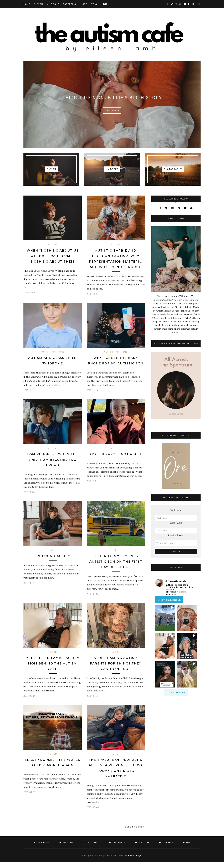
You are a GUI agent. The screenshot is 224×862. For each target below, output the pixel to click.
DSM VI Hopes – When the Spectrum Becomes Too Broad (52, 459)
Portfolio (69, 4)
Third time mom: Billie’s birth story (112, 97)
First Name (176, 510)
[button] (165, 618)
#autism (181, 591)
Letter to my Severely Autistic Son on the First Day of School (115, 561)
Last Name (176, 522)
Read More (112, 110)
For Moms (58, 352)
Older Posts (134, 827)
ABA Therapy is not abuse (115, 454)
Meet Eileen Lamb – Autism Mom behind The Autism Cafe (52, 663)
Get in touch (91, 4)
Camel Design (134, 855)
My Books (53, 4)
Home (26, 4)
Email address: (176, 535)
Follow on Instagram (169, 599)
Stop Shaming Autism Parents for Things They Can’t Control (115, 663)
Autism (38, 4)
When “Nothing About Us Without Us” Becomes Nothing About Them (53, 256)
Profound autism (52, 556)
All (53, 550)
